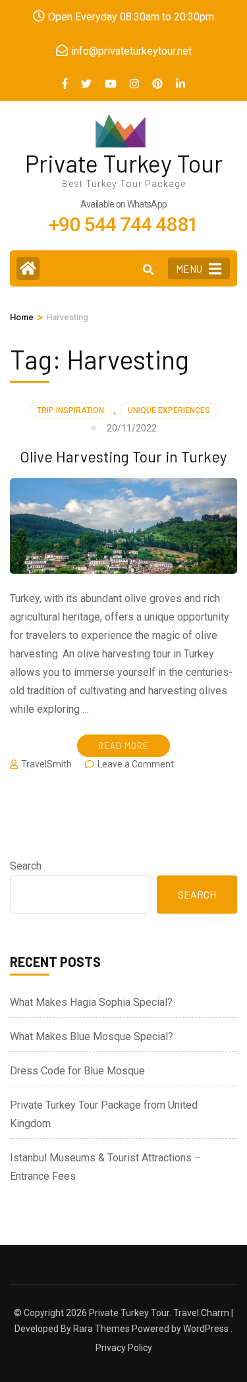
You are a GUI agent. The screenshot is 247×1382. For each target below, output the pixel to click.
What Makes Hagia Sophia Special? (91, 1002)
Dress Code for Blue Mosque (77, 1070)
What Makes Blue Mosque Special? (91, 1036)
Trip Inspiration (70, 410)
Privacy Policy (124, 1347)
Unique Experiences (169, 410)
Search (25, 866)
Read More (123, 745)
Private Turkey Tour (124, 163)
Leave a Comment (135, 764)
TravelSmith (46, 764)
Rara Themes (101, 1328)
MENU (189, 269)
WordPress (206, 1328)
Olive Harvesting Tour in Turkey (123, 456)
